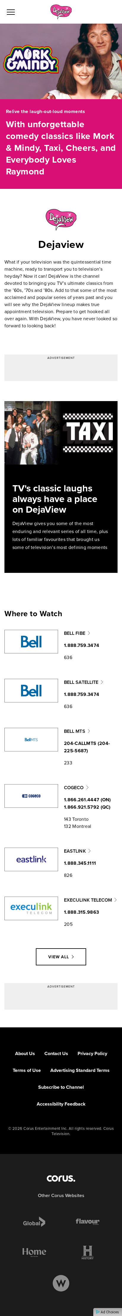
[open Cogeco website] (31, 796)
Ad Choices (109, 1312)
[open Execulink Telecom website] (31, 908)
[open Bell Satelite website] (31, 690)
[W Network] (61, 1283)
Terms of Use (27, 1070)
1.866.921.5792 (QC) (87, 807)
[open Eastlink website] (31, 859)
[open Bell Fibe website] (31, 641)
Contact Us (56, 1053)
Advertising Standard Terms (80, 1070)
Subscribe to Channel (61, 1087)
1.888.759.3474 (81, 645)
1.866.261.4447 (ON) (87, 799)
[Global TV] (34, 1222)
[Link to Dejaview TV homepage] (61, 11)
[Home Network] (34, 1252)
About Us (25, 1053)
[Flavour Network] (87, 1222)
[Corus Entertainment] (61, 1178)
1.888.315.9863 (81, 912)
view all (58, 957)
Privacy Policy (92, 1053)
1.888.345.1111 (80, 863)
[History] (88, 1252)
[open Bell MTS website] (31, 739)
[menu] (11, 11)
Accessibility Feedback (61, 1104)
